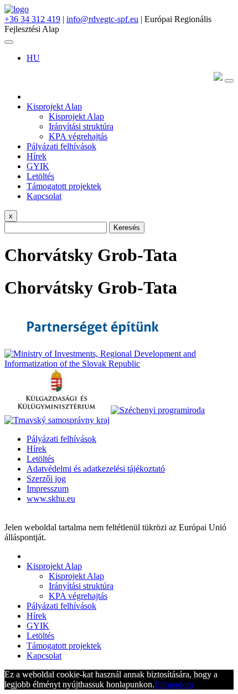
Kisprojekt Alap (54, 106)
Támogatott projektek (64, 186)
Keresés (126, 227)
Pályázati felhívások (61, 146)
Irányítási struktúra (81, 126)
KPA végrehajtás (78, 136)
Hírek (36, 156)
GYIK (38, 166)
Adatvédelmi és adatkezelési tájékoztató (96, 468)
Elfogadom (173, 684)
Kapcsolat (44, 196)
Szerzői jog (46, 478)
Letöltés (40, 176)
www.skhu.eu (51, 498)
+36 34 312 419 (32, 19)
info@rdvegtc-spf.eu (102, 19)
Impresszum (48, 488)
